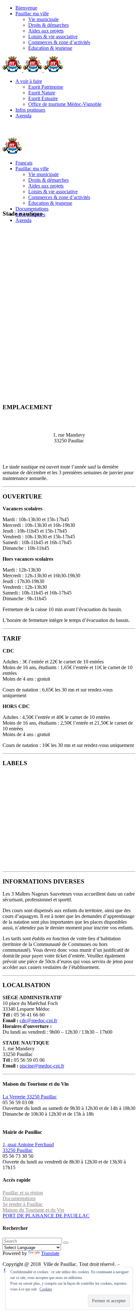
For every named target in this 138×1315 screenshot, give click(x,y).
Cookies (45, 1289)
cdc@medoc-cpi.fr (38, 1020)
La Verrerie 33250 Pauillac (30, 1096)
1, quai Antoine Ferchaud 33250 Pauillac (28, 1147)
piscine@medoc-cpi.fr (42, 1065)
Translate (50, 1253)
